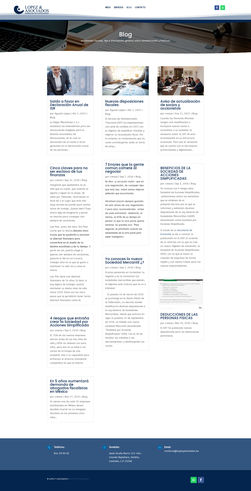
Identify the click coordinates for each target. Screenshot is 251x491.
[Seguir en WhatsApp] (222, 7)
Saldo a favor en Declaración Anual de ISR (69, 105)
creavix (58, 180)
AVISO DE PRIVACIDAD (79, 479)
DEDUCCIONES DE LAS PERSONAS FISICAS (179, 316)
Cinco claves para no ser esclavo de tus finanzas (69, 171)
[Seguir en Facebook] (217, 7)
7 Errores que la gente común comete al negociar (124, 168)
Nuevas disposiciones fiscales (124, 103)
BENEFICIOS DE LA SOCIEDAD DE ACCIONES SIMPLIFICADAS (175, 173)
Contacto (140, 8)
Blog (129, 8)
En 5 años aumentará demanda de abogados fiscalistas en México (69, 386)
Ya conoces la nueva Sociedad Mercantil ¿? (124, 260)
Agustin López (62, 113)
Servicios (118, 8)
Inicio (108, 8)
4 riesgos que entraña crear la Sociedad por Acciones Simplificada (69, 322)
